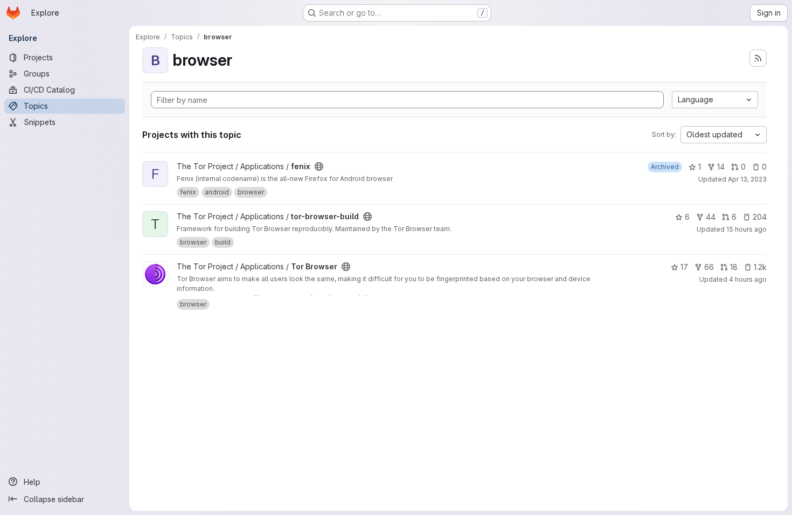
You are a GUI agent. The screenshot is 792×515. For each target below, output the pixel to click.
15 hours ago (746, 229)
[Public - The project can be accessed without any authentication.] (319, 166)
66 (709, 267)
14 (721, 166)
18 (734, 267)
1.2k (760, 267)
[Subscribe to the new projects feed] (758, 58)
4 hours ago (748, 279)
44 (710, 216)
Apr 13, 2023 (747, 179)
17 (684, 267)
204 (760, 216)
